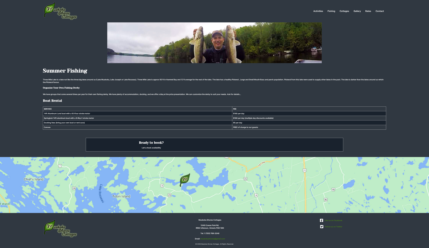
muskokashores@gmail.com (213, 239)
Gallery (357, 11)
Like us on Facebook (333, 220)
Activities (318, 11)
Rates (368, 11)
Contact (380, 11)
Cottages (344, 11)
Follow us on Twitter (333, 227)
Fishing (331, 11)
